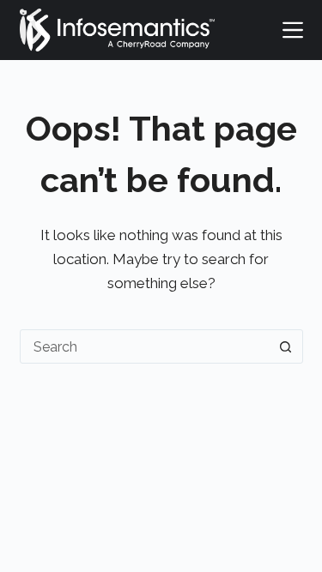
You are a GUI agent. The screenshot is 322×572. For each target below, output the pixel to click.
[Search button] (286, 346)
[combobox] (145, 346)
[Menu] (293, 30)
